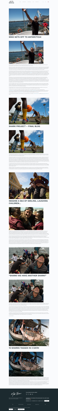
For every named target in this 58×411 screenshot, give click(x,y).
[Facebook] (28, 394)
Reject (15, 409)
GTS (45, 404)
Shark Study (25, 128)
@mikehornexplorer (36, 93)
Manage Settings (21, 409)
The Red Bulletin (34, 90)
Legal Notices (29, 404)
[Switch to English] (48, 1)
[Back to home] (11, 1)
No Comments (29, 128)
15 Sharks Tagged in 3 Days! (24, 348)
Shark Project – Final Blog (24, 126)
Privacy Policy (37, 404)
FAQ (12, 404)
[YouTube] (30, 394)
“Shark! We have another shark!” (27, 275)
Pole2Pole (22, 128)
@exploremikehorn (45, 93)
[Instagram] (26, 394)
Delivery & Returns (20, 404)
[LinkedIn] (32, 394)
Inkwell (30, 90)
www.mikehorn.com (11, 90)
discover (31, 72)
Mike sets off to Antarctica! (25, 37)
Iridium (37, 91)
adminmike (13, 128)
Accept (11, 409)
